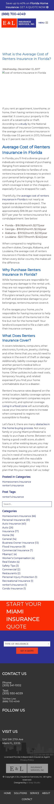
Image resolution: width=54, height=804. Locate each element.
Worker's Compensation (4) (18, 558)
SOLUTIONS (20, 793)
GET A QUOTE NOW (33, 7)
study (23, 124)
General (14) (9, 539)
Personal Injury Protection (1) (19, 577)
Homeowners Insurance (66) (19, 516)
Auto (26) (7, 527)
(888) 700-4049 (14, 14)
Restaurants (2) (11, 573)
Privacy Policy (27, 760)
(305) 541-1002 (11, 685)
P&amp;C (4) (9, 554)
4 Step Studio (33, 782)
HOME (7, 793)
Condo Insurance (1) (14, 588)
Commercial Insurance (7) (17, 550)
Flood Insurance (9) (14, 546)
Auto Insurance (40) (14, 523)
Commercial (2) (11, 569)
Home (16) (8, 535)
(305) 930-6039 (12, 693)
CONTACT (27, 799)
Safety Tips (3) (10, 565)
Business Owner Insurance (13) (20, 542)
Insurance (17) (10, 531)
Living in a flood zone (14, 406)
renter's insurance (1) (14, 584)
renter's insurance (13, 485)
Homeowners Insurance (16, 481)
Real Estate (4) (11, 561)
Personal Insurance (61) (16, 520)
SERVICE (34, 793)
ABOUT (46, 793)
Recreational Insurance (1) (17, 581)
